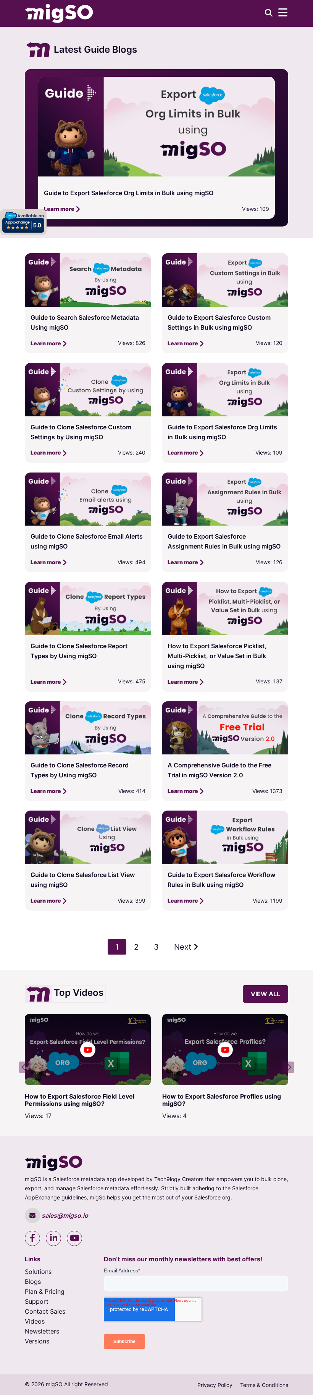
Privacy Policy (214, 1385)
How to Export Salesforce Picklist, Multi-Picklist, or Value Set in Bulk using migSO (217, 656)
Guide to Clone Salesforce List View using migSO (83, 879)
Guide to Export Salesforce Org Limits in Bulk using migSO (222, 432)
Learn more (60, 209)
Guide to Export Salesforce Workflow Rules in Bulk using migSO (221, 879)
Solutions (38, 1271)
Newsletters (42, 1331)
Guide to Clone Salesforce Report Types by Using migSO (79, 651)
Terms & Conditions (264, 1385)
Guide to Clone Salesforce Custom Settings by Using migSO (81, 432)
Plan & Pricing (45, 1291)
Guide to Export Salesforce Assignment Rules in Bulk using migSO (224, 541)
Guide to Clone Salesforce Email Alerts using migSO (119, 193)
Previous (25, 1067)
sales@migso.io (64, 1215)
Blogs (33, 1281)
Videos (35, 1321)
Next (184, 947)
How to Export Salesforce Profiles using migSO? (121, 1099)
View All (265, 994)
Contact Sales (45, 1311)
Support (36, 1301)
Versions (37, 1341)
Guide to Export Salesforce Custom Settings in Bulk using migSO (219, 322)
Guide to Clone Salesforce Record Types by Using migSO (80, 770)
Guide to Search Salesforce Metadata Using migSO (85, 322)
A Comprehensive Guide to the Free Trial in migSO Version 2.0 (219, 770)
